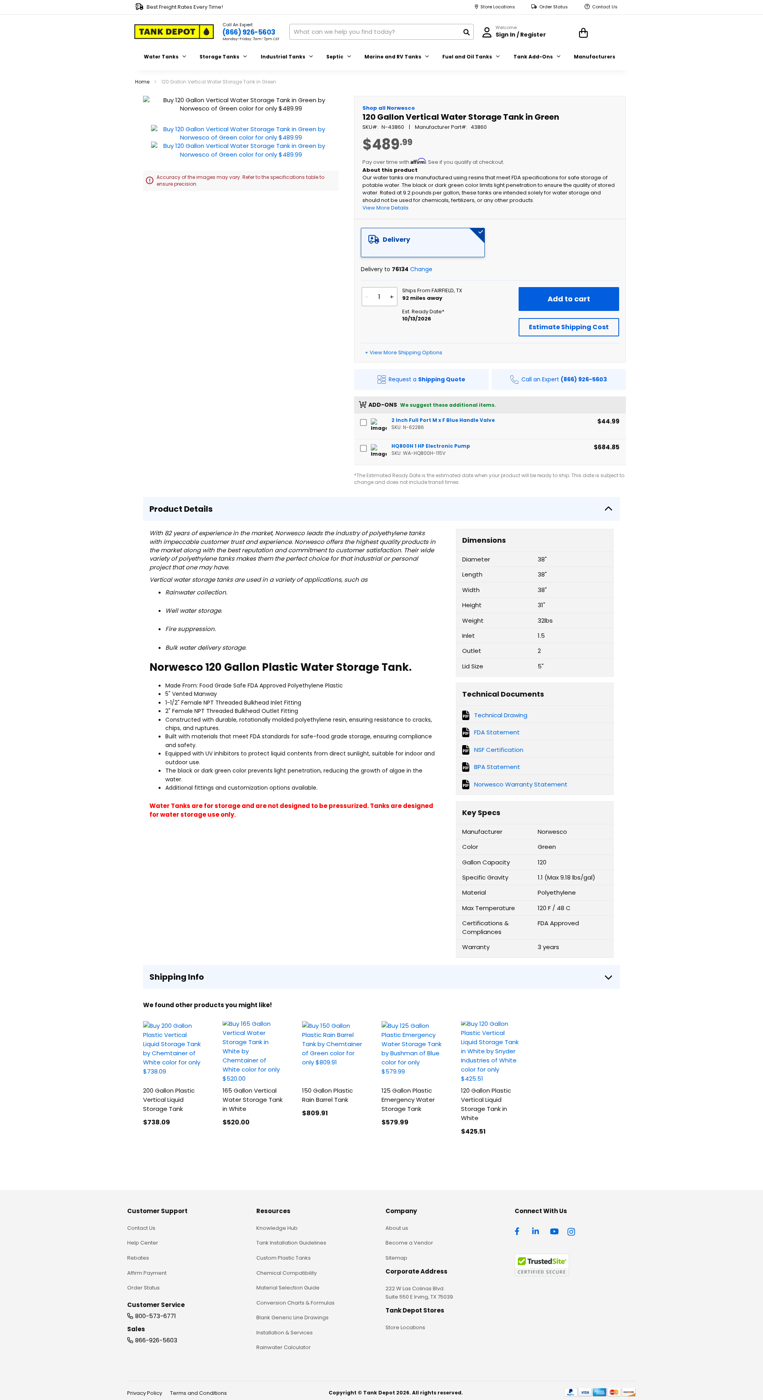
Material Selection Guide (288, 1287)
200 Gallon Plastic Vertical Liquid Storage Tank (169, 1099)
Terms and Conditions (198, 1393)
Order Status (553, 7)
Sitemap (396, 1258)
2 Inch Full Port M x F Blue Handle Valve (443, 420)
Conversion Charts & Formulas (295, 1303)
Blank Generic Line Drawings (292, 1317)
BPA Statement (497, 767)
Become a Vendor (409, 1243)
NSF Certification (498, 750)
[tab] (423, 242)
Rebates (138, 1258)
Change (421, 269)
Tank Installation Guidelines (291, 1243)
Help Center (142, 1243)
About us (396, 1228)
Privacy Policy (144, 1393)
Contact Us (605, 7)
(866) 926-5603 (249, 32)
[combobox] (381, 32)
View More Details (385, 208)
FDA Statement (497, 732)
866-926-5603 (156, 1340)
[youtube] (554, 1230)
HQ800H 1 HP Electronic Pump (430, 446)
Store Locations (497, 7)
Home (142, 81)
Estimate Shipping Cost (569, 327)
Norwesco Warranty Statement (520, 784)
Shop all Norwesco (388, 108)
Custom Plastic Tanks (283, 1258)
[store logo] (174, 31)
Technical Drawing (500, 715)
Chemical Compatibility (286, 1273)
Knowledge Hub (277, 1228)
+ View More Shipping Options (403, 352)
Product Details (181, 509)
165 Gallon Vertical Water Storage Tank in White (253, 1099)
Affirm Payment (147, 1273)
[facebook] (519, 1230)
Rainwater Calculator (283, 1347)
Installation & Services (284, 1332)
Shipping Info (176, 977)
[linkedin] (536, 1230)
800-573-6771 (155, 1316)
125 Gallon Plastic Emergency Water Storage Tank (408, 1099)
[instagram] (571, 1230)
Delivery (396, 239)
